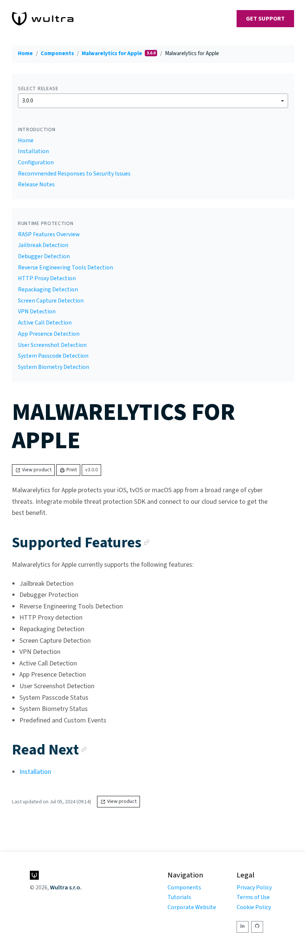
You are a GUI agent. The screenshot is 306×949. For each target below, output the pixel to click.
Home (25, 53)
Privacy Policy (254, 887)
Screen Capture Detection (51, 301)
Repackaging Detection (48, 289)
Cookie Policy (254, 907)
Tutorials (179, 897)
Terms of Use (253, 897)
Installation (33, 151)
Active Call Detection (45, 323)
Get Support (265, 19)
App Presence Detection (48, 334)
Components (57, 53)
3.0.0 (27, 101)
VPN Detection (37, 311)
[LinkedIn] (243, 927)
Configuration (36, 162)
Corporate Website (192, 907)
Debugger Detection (44, 256)
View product (36, 470)
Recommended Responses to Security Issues (74, 174)
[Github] (257, 927)
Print (71, 470)
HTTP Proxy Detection (47, 278)
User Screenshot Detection (52, 345)
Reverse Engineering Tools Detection (65, 267)
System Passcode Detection (53, 356)
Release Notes (36, 184)
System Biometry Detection (53, 367)
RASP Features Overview (49, 234)
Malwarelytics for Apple (112, 53)
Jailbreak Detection (43, 245)
